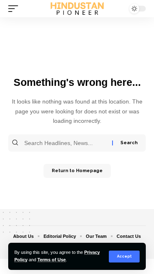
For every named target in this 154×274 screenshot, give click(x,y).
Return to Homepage (77, 170)
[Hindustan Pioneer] (77, 9)
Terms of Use (51, 259)
